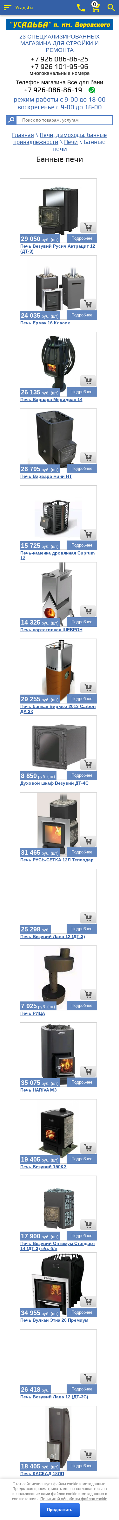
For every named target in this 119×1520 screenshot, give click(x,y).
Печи (71, 142)
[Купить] (88, 227)
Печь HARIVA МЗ (38, 1089)
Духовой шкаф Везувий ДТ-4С (54, 783)
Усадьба (24, 8)
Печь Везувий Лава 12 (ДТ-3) (52, 936)
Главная (23, 135)
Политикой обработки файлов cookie (73, 1499)
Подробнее (81, 238)
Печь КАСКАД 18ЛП (42, 1473)
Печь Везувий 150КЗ (43, 1166)
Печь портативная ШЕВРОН (51, 629)
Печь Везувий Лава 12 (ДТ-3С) (54, 1396)
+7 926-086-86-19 (53, 90)
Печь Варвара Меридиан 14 (51, 399)
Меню (7, 7)
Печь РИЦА (32, 1013)
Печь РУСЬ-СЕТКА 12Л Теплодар (57, 859)
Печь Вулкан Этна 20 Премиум (54, 1320)
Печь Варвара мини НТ (46, 476)
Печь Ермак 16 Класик (45, 322)
